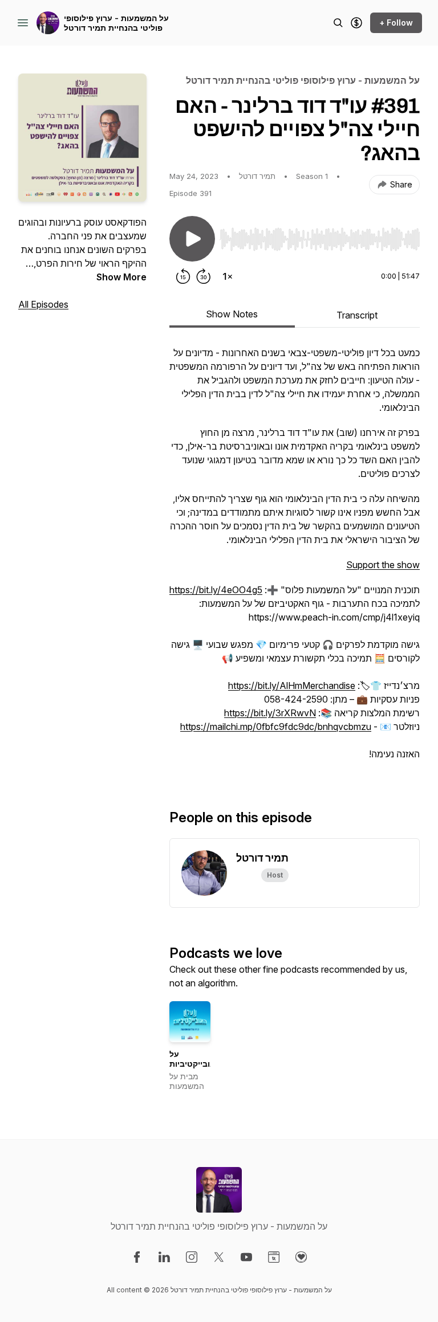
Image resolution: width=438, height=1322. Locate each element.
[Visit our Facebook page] (137, 1257)
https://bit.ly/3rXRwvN (270, 713)
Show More (121, 277)
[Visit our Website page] (273, 1257)
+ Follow (396, 22)
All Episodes (43, 304)
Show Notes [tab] (232, 314)
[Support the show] (356, 23)
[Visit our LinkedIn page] (164, 1257)
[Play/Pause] (192, 239)
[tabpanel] (294, 559)
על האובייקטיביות (195, 1059)
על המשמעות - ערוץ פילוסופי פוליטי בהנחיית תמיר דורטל (116, 23)
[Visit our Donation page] (301, 1257)
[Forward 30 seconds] (204, 276)
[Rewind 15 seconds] (183, 276)
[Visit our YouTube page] (246, 1257)
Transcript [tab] (357, 315)
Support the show (383, 564)
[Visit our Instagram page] (191, 1257)
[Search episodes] (338, 23)
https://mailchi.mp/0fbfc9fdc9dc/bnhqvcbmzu (275, 726)
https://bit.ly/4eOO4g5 (215, 589)
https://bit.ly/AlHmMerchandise (291, 685)
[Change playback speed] (227, 276)
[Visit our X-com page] (219, 1257)
